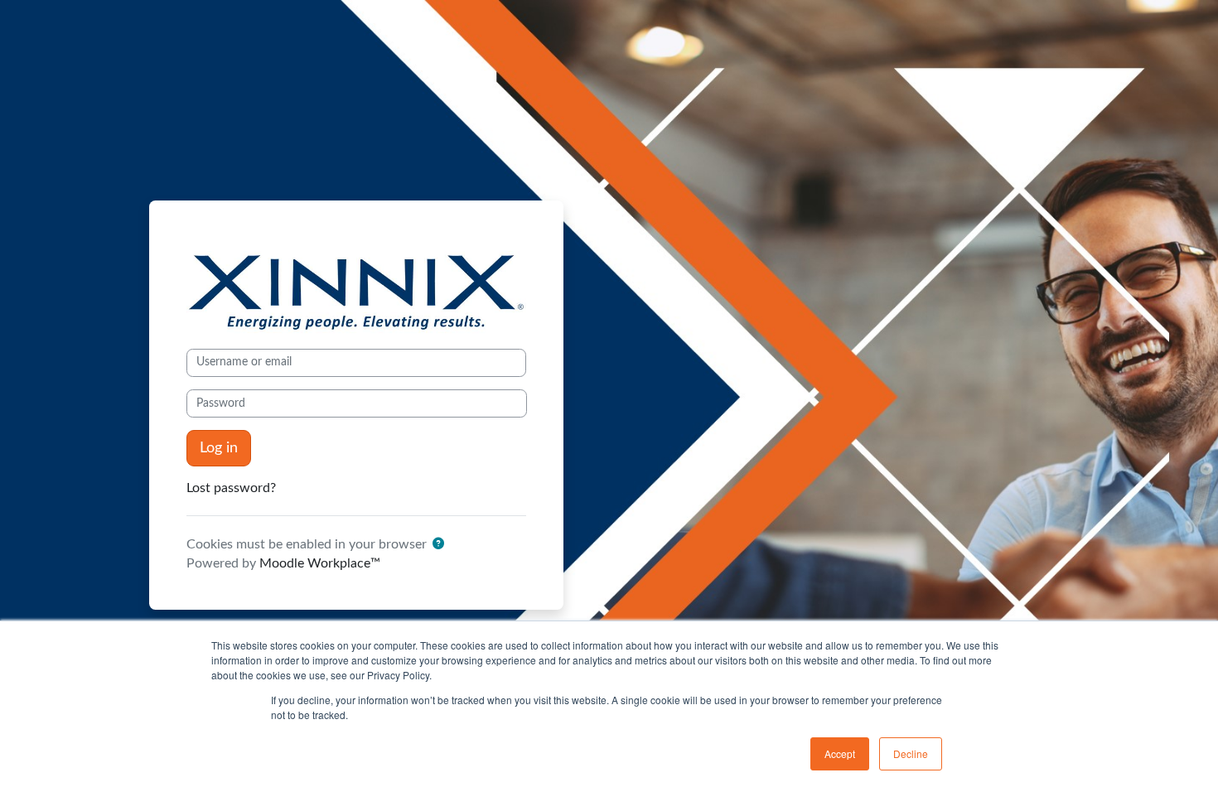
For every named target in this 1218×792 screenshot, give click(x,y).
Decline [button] (910, 753)
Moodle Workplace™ (319, 563)
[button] (438, 544)
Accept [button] (839, 753)
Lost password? (231, 488)
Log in (219, 448)
